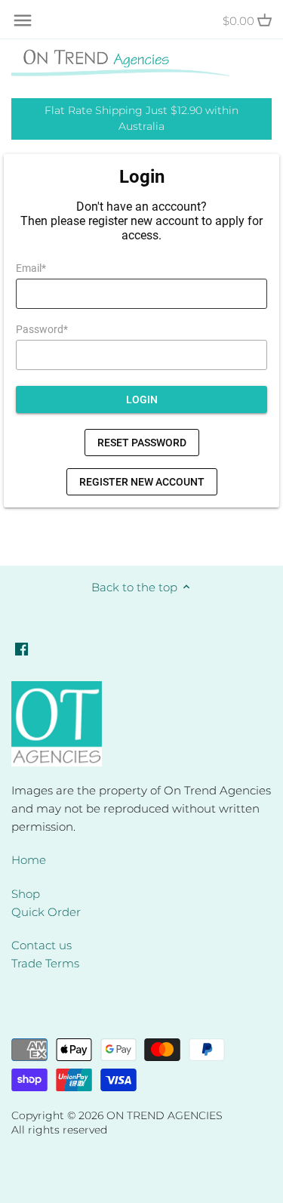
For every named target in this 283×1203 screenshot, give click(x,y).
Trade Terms (45, 963)
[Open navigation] (22, 20)
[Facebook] (21, 647)
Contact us (41, 945)
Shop (25, 894)
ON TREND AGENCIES (164, 1115)
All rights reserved (59, 1130)
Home (28, 860)
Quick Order (46, 912)
